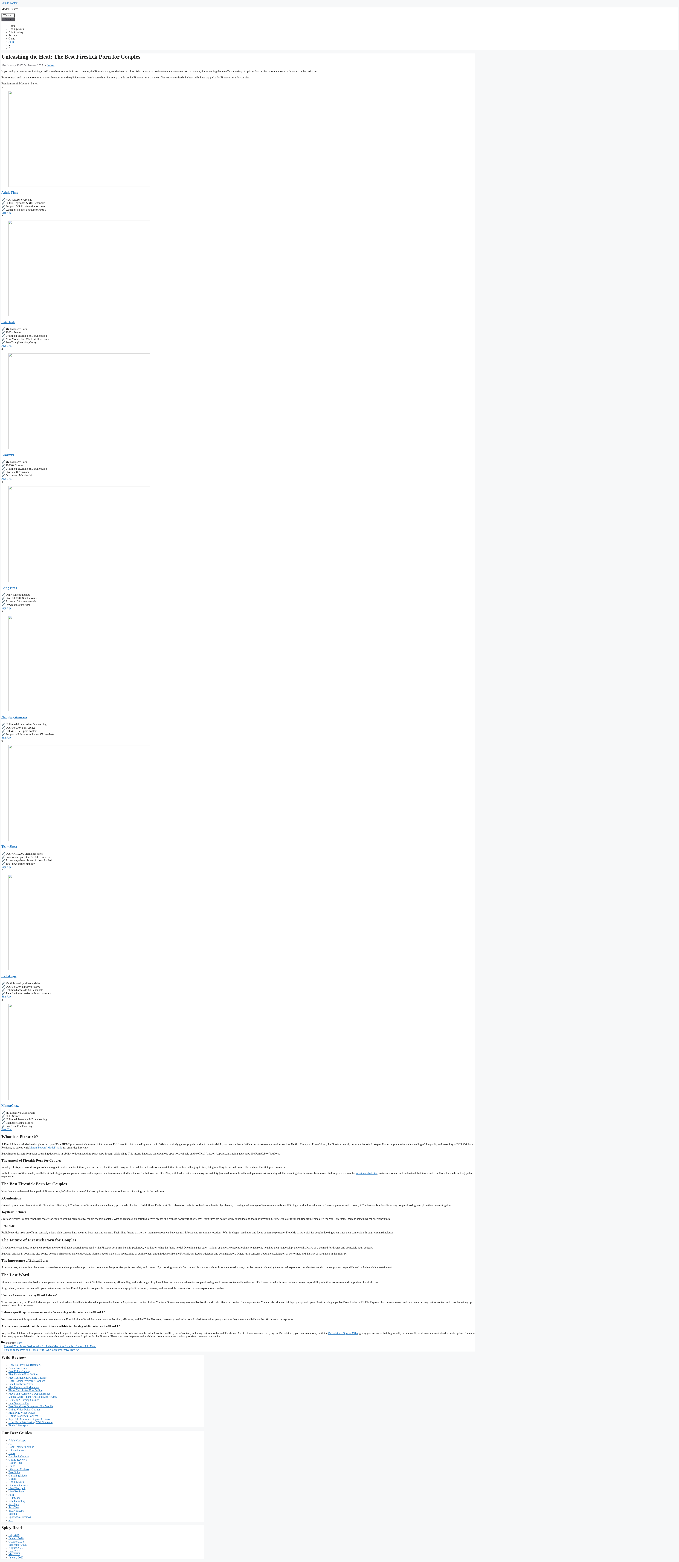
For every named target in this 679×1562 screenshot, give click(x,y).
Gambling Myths (17, 1475)
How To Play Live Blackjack (24, 1364)
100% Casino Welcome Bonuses (26, 1380)
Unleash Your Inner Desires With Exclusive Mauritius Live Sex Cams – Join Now (50, 1346)
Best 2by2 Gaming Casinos (23, 1399)
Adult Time (9, 192)
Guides (12, 1478)
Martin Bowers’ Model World (45, 1147)
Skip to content (9, 2)
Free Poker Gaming (19, 1371)
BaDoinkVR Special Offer (343, 1333)
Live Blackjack (16, 1488)
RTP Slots (14, 1497)
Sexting (12, 35)
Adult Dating (15, 32)
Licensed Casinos (18, 1485)
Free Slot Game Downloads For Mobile (30, 1406)
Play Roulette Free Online (22, 1374)
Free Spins (14, 1472)
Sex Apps (13, 1504)
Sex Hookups (16, 1510)
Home (11, 25)
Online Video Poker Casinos (24, 1409)
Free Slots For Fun (18, 1403)
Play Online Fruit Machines (23, 1387)
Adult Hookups (17, 1440)
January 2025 (16, 1557)
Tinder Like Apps (18, 1425)
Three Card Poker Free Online (25, 1390)
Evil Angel (8, 976)
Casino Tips (15, 1462)
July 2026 (13, 1535)
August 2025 (15, 1547)
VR (10, 44)
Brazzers (7, 455)
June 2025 (14, 1551)
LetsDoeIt (8, 322)
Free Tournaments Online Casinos (27, 1377)
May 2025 (14, 1554)
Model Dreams (9, 8)
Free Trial (6, 345)
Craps (11, 1465)
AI (9, 48)
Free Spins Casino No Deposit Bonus (29, 1393)
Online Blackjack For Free (23, 1415)
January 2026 (16, 1538)
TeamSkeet (9, 846)
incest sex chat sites (366, 1173)
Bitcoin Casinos (17, 1450)
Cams (11, 38)
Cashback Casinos (18, 1456)
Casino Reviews (17, 1459)
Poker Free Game (18, 1368)
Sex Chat (13, 1507)
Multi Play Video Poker (21, 1412)
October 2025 (16, 1541)
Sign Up (6, 212)
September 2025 (17, 1544)
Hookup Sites (16, 28)
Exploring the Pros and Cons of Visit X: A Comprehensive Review (41, 1349)
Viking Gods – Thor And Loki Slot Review (32, 1396)
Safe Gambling (16, 1501)
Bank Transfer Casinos (21, 1446)
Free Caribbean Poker (20, 1384)
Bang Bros (9, 588)
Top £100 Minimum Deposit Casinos (29, 1419)
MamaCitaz (10, 1105)
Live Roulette (16, 1491)
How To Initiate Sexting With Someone (30, 1422)
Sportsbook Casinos (19, 1516)
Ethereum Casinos (18, 1469)
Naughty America (14, 717)
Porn (11, 41)
